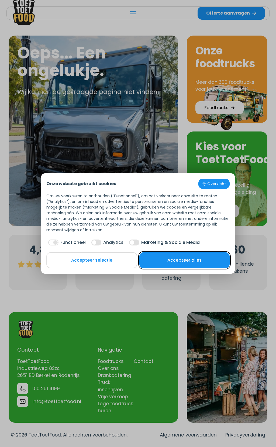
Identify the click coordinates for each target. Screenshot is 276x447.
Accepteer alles (184, 260)
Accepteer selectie (91, 260)
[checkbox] (66, 242)
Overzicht (216, 183)
